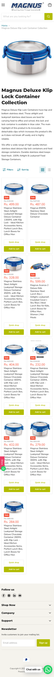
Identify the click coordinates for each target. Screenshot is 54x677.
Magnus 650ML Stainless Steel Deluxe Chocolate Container (39, 212)
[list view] (49, 169)
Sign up (43, 642)
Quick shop (14, 242)
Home (5, 25)
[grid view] (42, 169)
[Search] (48, 16)
